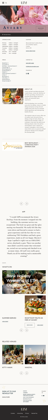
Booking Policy (27, 399)
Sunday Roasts (6, 70)
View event (5, 321)
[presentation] (21, 203)
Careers (25, 392)
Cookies (13, 413)
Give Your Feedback (28, 397)
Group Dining (5, 79)
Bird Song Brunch (6, 69)
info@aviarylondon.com (32, 66)
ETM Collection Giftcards (27, 401)
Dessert (4, 72)
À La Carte (5, 64)
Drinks (4, 75)
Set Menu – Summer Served (9, 66)
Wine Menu (5, 78)
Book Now (41, 29)
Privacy (27, 413)
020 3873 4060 (30, 63)
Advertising (20, 413)
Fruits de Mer (5, 67)
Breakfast (4, 63)
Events (25, 391)
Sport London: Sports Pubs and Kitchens (29, 395)
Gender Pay (34, 413)
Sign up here (6, 397)
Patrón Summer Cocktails (8, 73)
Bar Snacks (5, 76)
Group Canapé (6, 81)
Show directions (30, 51)
